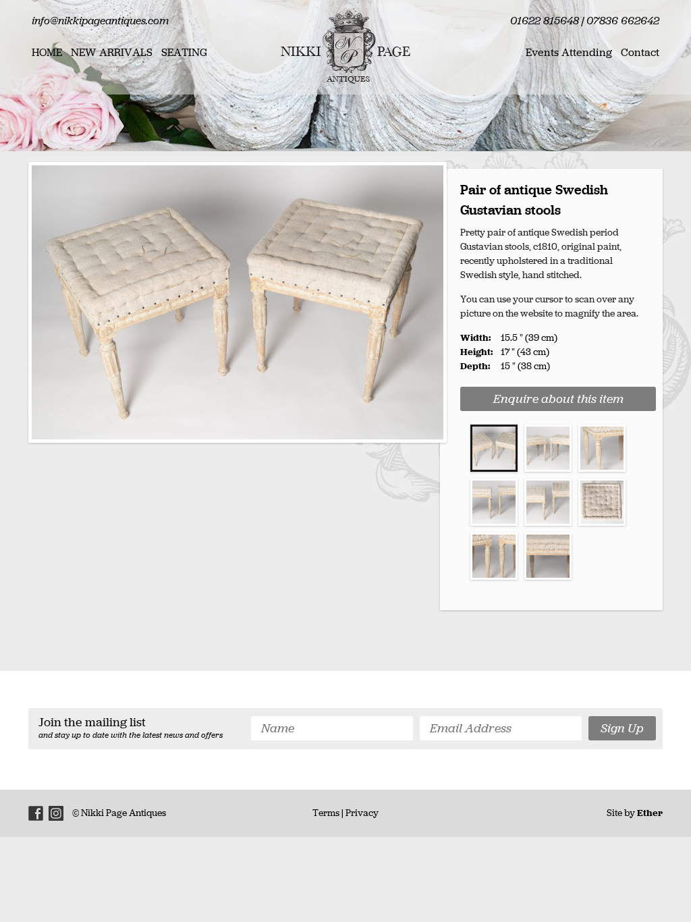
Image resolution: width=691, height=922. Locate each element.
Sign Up (622, 728)
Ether (650, 813)
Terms (325, 813)
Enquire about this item (558, 399)
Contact (640, 52)
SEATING (184, 52)
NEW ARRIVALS (112, 52)
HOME (47, 52)
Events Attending (569, 52)
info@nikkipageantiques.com (100, 20)
